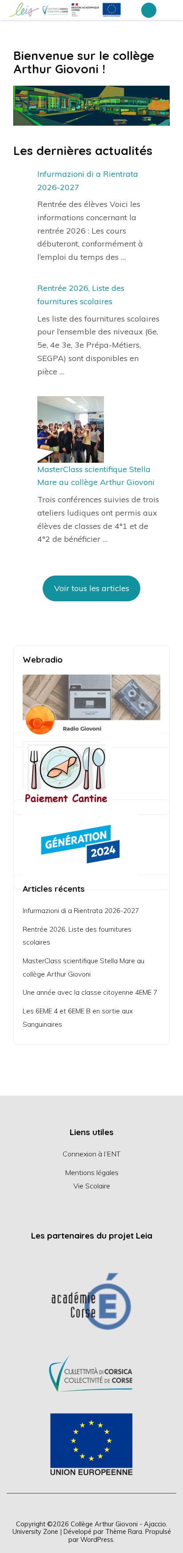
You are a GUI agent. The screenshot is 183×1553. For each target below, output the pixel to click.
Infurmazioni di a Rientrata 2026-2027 (81, 910)
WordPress (96, 1539)
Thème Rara (123, 1531)
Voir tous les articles (91, 588)
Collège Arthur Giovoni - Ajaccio (118, 1524)
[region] (91, 1372)
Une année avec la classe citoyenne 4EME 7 (90, 992)
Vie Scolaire (91, 1185)
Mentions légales (92, 1172)
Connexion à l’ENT (91, 1153)
